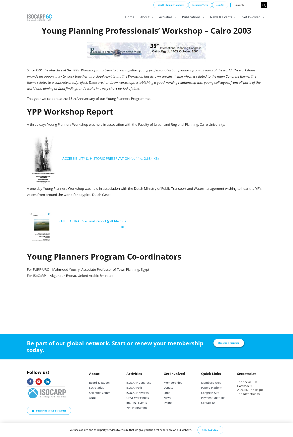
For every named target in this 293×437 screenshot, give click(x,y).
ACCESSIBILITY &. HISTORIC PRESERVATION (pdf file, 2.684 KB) (110, 158)
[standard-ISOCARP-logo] (47, 388)
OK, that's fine (210, 429)
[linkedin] (47, 381)
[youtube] (38, 381)
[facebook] (30, 381)
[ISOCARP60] (39, 13)
